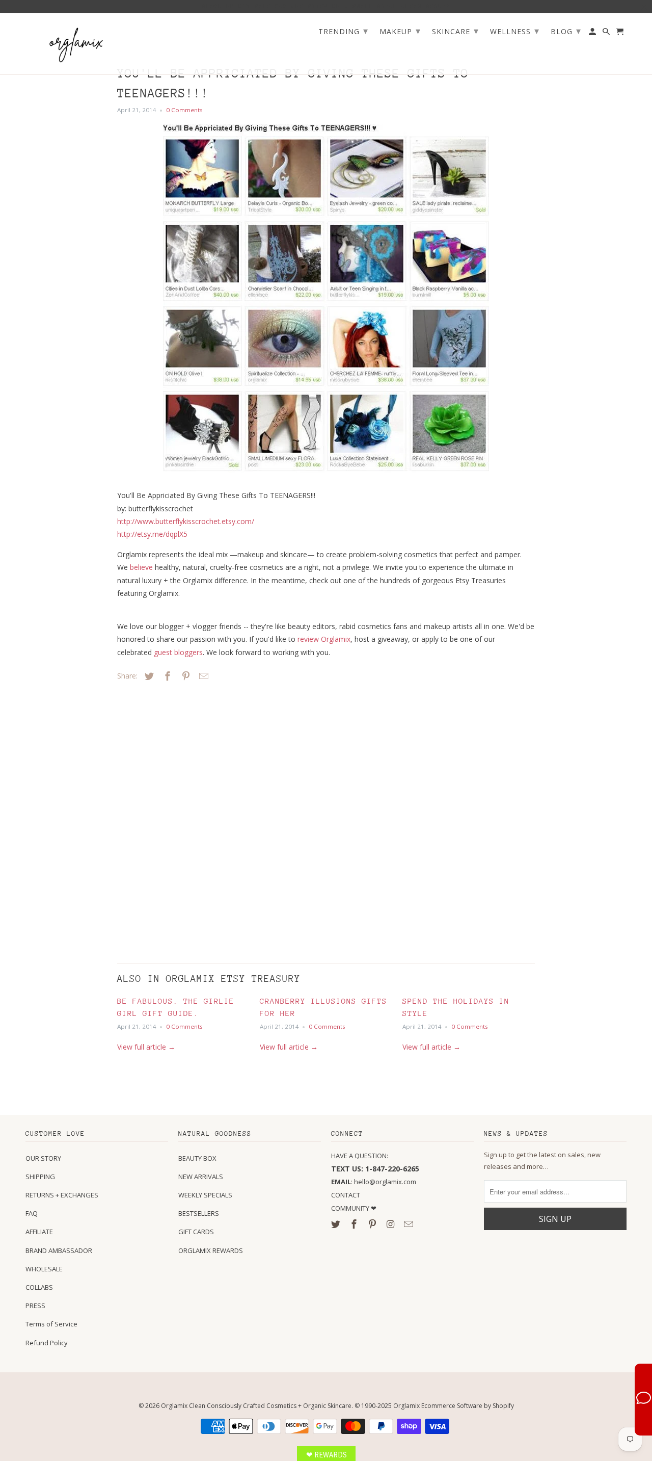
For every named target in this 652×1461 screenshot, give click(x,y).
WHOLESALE (44, 1268)
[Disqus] (188, 819)
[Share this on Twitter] (148, 676)
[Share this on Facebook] (166, 676)
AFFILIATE (39, 1231)
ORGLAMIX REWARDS (210, 1250)
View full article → (146, 1047)
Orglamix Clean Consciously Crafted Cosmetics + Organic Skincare (256, 1405)
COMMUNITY (351, 1208)
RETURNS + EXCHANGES (61, 1194)
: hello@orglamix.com (373, 1181)
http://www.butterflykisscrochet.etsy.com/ (185, 521)
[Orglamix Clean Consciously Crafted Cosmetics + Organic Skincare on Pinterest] (373, 1224)
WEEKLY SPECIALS (205, 1194)
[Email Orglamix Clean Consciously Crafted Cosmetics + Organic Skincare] (409, 1224)
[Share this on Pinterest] (184, 676)
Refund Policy (46, 1342)
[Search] (607, 34)
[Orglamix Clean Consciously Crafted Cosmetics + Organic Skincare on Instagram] (391, 1224)
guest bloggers (178, 652)
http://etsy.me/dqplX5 (152, 534)
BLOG (566, 30)
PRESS (35, 1305)
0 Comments (184, 110)
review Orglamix (323, 639)
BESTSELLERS (198, 1213)
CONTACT (345, 1194)
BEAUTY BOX (197, 1158)
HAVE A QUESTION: (359, 1155)
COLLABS (39, 1287)
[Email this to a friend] (202, 676)
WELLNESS (514, 30)
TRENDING (343, 30)
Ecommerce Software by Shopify (467, 1405)
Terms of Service (51, 1323)
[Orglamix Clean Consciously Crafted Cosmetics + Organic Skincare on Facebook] (355, 1224)
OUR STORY (43, 1158)
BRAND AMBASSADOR (58, 1250)
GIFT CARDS (196, 1231)
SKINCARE (455, 30)
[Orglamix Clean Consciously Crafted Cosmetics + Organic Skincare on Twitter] (336, 1224)
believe (141, 567)
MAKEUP (400, 30)
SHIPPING (40, 1176)
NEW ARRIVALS (200, 1176)
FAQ (31, 1213)
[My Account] (593, 34)
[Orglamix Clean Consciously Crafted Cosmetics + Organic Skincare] (76, 44)
